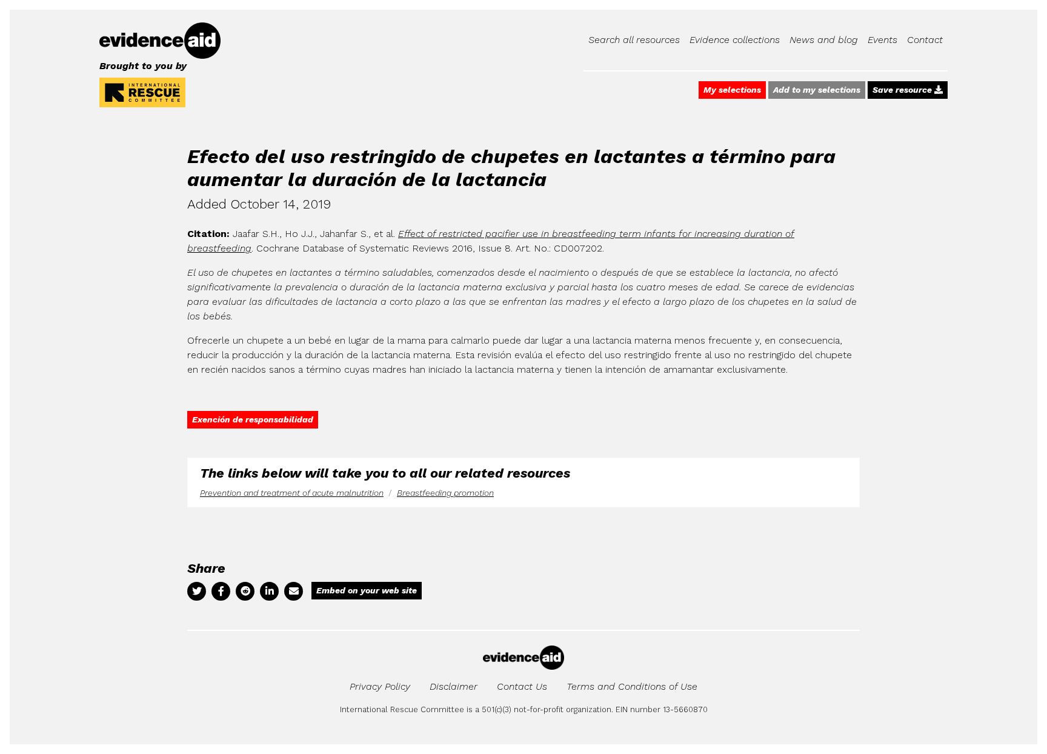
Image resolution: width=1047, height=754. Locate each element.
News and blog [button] (823, 39)
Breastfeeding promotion (445, 493)
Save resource (903, 90)
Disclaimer (453, 686)
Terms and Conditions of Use (632, 686)
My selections (732, 90)
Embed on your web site (366, 590)
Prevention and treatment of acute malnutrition (292, 493)
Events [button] (882, 39)
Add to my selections (816, 90)
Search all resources (634, 39)
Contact (925, 39)
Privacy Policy (380, 686)
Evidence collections (735, 39)
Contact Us (522, 686)
